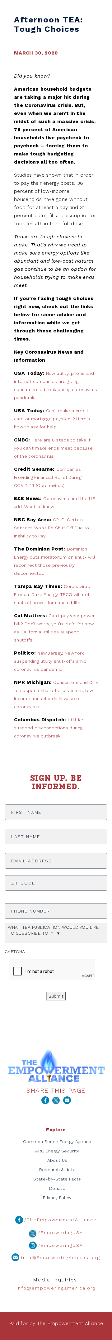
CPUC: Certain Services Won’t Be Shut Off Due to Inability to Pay (51, 527)
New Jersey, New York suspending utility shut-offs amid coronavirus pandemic (50, 661)
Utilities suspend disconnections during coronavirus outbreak (49, 727)
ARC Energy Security (57, 1150)
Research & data (57, 1169)
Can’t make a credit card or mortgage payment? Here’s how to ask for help (52, 418)
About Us (57, 1160)
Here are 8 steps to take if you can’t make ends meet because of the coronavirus (53, 448)
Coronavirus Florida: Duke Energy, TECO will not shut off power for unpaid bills (52, 594)
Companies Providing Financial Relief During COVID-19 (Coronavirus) (48, 477)
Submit (56, 996)
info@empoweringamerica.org (56, 1287)
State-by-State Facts (57, 1178)
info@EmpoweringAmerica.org (59, 1257)
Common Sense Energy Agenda (57, 1141)
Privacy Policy (57, 1197)
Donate (57, 1188)
